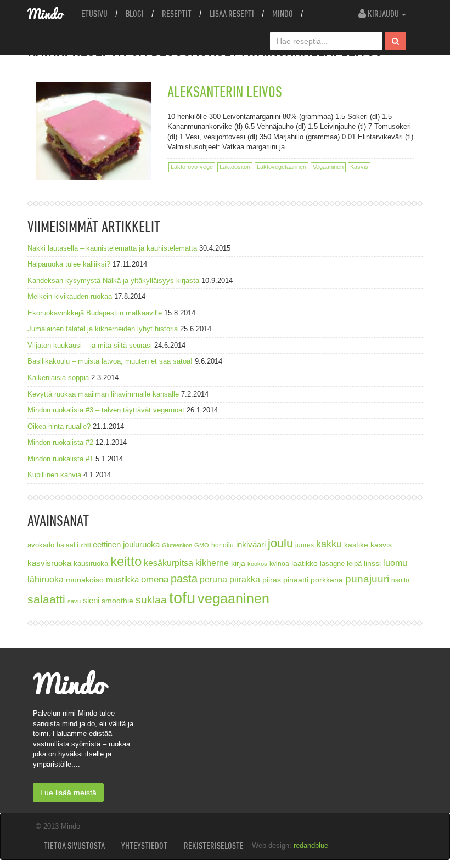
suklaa (151, 600)
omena (154, 579)
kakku (329, 544)
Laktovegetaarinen (281, 166)
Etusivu (94, 13)
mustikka (122, 579)
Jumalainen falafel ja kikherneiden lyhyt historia (102, 329)
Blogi (135, 13)
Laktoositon (235, 166)
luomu (395, 563)
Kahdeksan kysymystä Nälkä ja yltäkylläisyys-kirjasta (113, 280)
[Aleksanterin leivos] (93, 131)
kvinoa (279, 563)
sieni (91, 600)
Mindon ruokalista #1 (60, 459)
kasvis (381, 545)
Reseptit (177, 13)
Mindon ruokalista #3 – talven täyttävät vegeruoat (105, 410)
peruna (213, 579)
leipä (354, 564)
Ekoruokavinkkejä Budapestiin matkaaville (94, 313)
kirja (238, 563)
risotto (400, 580)
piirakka (244, 579)
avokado (40, 545)
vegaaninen (233, 598)
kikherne (212, 563)
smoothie (117, 601)
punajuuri (367, 579)
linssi (372, 563)
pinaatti (295, 579)
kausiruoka (91, 564)
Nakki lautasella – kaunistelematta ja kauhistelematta (112, 248)
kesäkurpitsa (168, 563)
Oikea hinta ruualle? (59, 426)
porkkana (327, 580)
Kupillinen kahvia (54, 475)
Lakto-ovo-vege (192, 166)
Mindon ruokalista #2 (60, 442)
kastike (356, 544)
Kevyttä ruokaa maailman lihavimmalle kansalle (103, 394)
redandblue (311, 845)
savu (74, 601)
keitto (126, 561)
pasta (184, 579)
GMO (201, 545)
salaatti (46, 599)
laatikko (304, 563)
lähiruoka (45, 579)
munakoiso (85, 579)
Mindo (282, 13)
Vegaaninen (328, 166)
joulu (280, 543)
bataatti (67, 544)
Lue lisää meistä (68, 792)
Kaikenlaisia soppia (58, 378)
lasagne (332, 564)
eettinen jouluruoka (126, 544)
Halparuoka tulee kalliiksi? (68, 264)
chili (86, 545)
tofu (182, 598)
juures (304, 544)
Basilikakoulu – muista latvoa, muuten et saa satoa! (110, 361)
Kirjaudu (383, 13)
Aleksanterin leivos (224, 91)
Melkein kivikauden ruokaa (69, 296)
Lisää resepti (232, 13)
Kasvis (359, 166)
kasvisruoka (49, 563)
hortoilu (222, 544)
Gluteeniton (177, 545)
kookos (257, 564)
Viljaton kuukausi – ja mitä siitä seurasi (89, 345)
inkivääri (251, 544)
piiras (271, 579)
